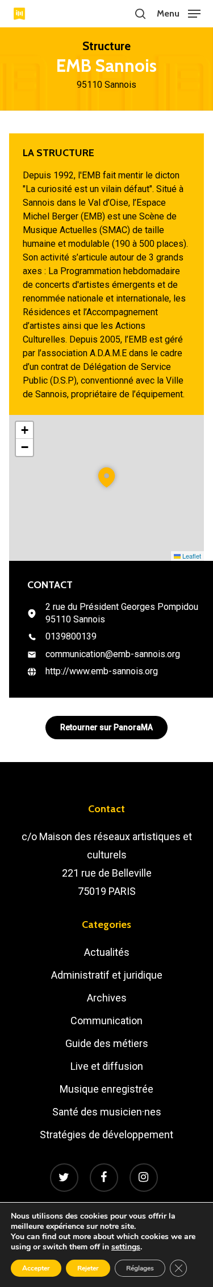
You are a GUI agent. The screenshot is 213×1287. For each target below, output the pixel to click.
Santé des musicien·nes (106, 1112)
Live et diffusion (106, 1066)
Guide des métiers (106, 1043)
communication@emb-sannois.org (112, 654)
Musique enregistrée (106, 1089)
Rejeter (88, 1268)
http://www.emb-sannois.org (101, 671)
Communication (106, 1021)
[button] (179, 13)
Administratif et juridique (106, 975)
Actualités (107, 952)
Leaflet (191, 555)
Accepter (36, 1268)
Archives (107, 998)
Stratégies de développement (106, 1135)
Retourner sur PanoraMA (106, 727)
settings (125, 1247)
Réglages (140, 1268)
